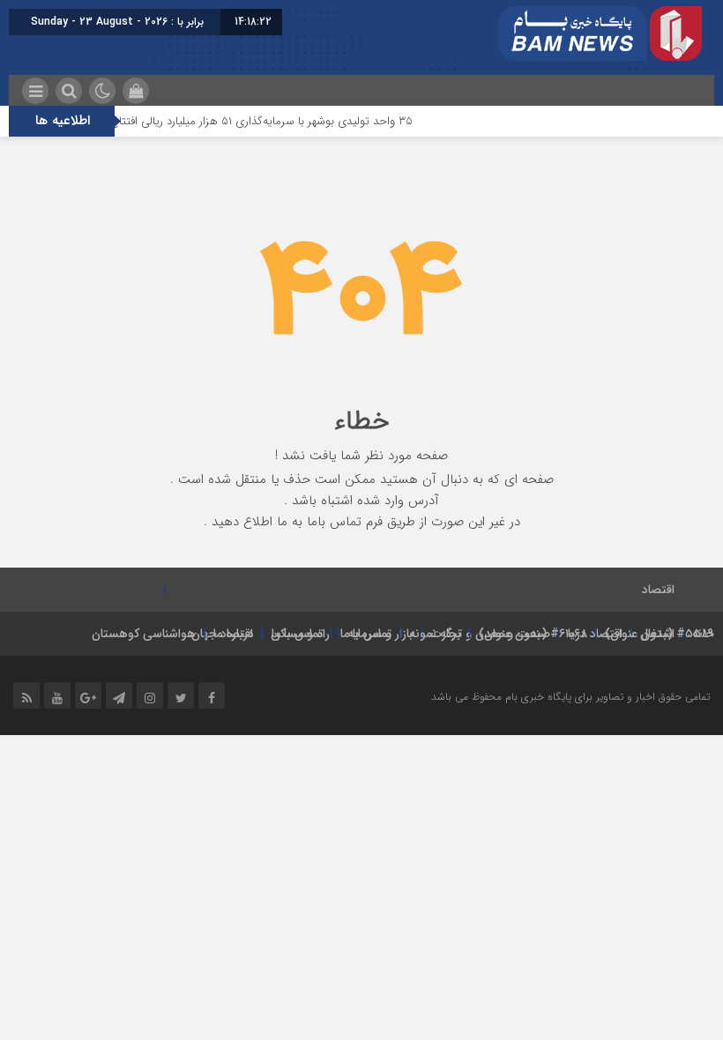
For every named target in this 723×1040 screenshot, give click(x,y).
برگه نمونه (435, 633)
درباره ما (233, 633)
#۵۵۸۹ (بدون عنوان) (659, 633)
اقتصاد (658, 589)
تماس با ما (365, 633)
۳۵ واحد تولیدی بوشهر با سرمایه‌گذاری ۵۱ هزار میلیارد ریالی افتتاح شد (264, 121)
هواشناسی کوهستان (144, 633)
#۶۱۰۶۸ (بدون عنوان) (533, 633)
